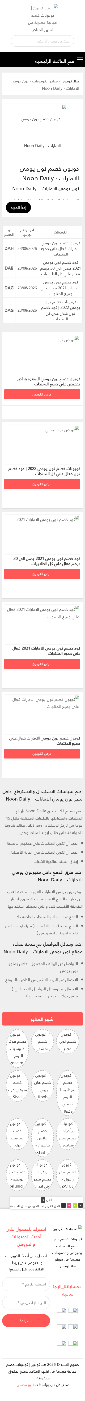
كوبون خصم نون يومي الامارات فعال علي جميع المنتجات (61, 248)
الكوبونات (46, 1206)
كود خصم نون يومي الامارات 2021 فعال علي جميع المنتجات (61, 287)
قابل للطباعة (18, 1206)
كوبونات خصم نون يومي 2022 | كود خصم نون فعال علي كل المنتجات (60, 310)
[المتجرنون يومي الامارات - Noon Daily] (42, 132)
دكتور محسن (26, 1384)
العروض (33, 1206)
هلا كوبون (70, 81)
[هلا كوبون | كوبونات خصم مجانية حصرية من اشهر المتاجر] (42, 18)
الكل (56, 1206)
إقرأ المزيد (18, 207)
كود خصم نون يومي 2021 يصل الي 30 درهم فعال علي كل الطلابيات (60, 267)
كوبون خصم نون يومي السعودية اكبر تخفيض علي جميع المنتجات (48, 381)
